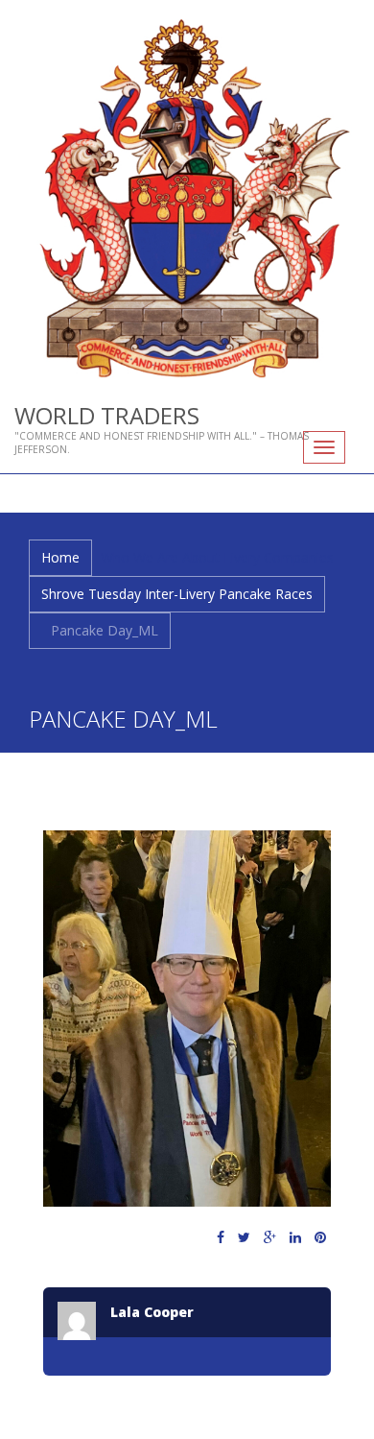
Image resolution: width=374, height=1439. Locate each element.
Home (60, 557)
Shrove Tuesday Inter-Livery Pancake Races (177, 594)
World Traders (106, 415)
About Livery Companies (258, 557)
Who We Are (139, 557)
